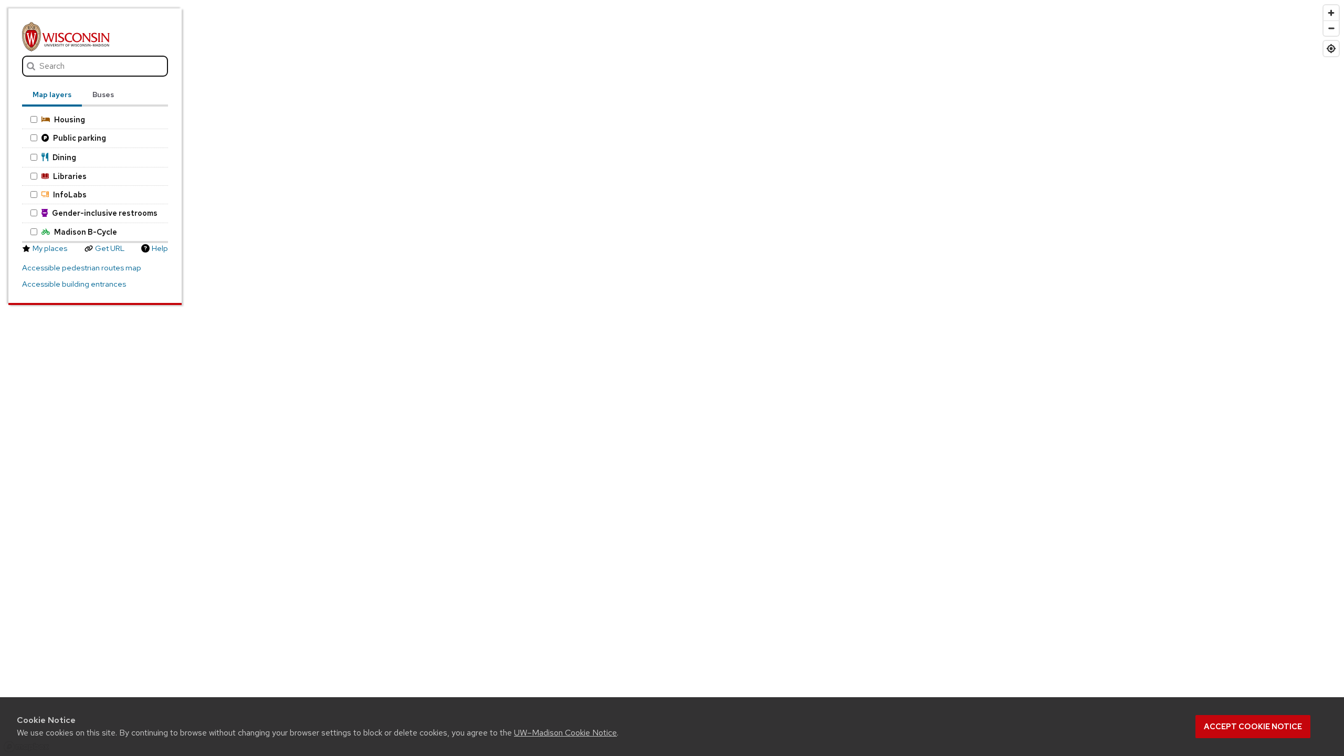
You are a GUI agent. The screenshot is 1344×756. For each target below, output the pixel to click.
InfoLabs (70, 195)
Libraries (70, 176)
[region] (672, 378)
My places (50, 248)
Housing (69, 119)
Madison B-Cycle (85, 232)
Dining (64, 157)
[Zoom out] (1331, 28)
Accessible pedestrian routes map (81, 267)
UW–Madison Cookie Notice (565, 732)
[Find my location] (1331, 48)
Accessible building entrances (74, 284)
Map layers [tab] (52, 94)
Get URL (109, 248)
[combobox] (95, 66)
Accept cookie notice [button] (1253, 726)
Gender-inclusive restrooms (105, 213)
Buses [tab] (103, 94)
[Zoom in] (1331, 12)
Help (160, 248)
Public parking (79, 138)
